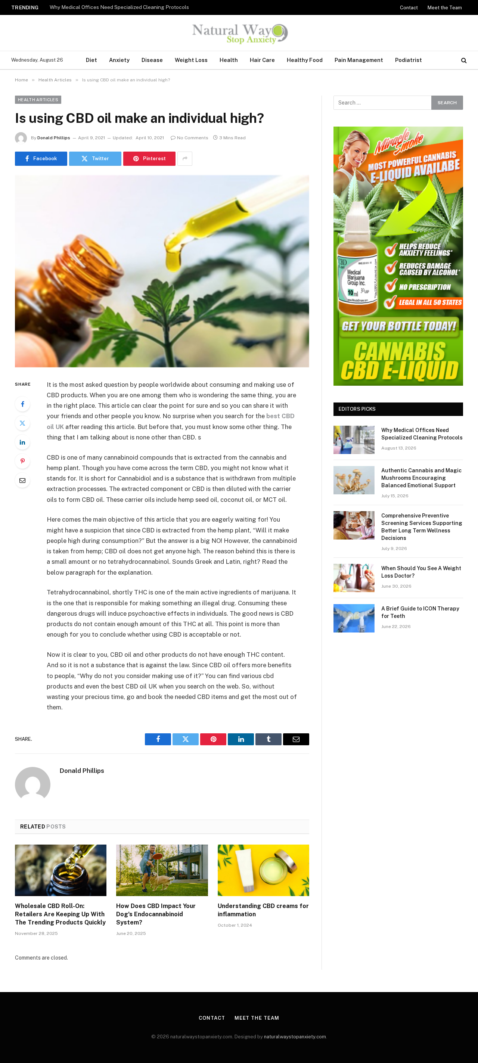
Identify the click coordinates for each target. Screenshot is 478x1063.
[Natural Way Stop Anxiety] (238, 33)
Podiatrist (408, 60)
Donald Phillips (53, 137)
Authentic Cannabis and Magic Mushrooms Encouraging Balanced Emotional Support (143, 7)
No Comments (192, 137)
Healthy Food (305, 60)
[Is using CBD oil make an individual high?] (162, 271)
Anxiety (119, 60)
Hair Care (262, 60)
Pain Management (359, 60)
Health (229, 60)
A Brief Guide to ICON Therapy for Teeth (420, 612)
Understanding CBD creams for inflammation (263, 910)
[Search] (463, 60)
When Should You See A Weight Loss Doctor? (421, 572)
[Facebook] (22, 404)
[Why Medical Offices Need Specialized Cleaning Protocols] (354, 440)
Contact (409, 7)
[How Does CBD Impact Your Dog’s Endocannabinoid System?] (162, 870)
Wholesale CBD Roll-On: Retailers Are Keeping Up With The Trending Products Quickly (60, 914)
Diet (91, 60)
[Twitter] (22, 423)
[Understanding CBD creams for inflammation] (263, 870)
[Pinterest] (22, 461)
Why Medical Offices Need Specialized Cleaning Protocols (422, 434)
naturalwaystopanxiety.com (295, 1036)
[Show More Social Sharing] (184, 159)
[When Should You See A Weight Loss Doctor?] (354, 578)
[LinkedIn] (22, 442)
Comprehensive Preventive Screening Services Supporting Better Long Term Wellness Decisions (421, 527)
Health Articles (38, 99)
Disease (152, 60)
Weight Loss (191, 60)
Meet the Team (445, 7)
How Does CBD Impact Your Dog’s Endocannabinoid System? (156, 914)
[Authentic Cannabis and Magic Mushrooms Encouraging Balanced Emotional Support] (354, 480)
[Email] (22, 480)
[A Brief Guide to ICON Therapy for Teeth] (354, 618)
